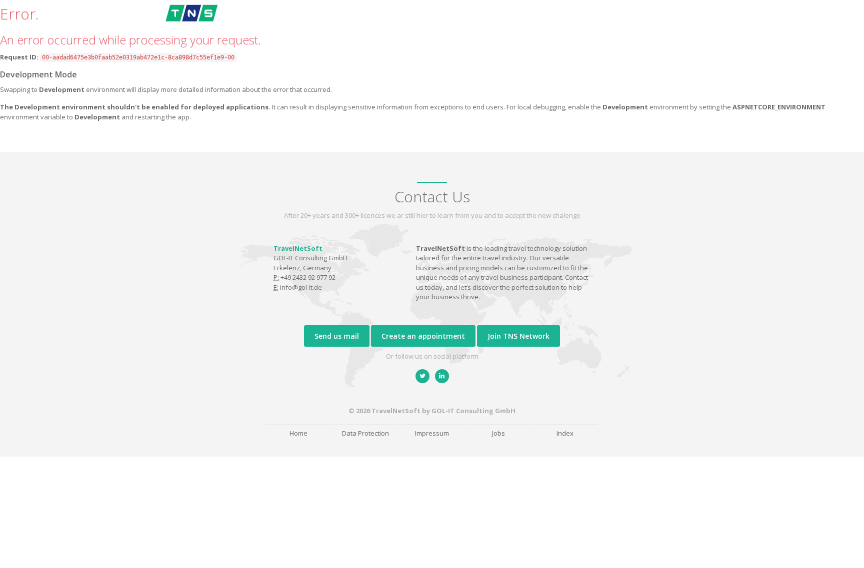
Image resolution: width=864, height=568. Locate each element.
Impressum (432, 433)
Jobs (498, 433)
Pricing (494, 20)
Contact (567, 20)
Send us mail (336, 336)
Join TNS (612, 20)
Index (565, 433)
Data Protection (365, 433)
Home (382, 20)
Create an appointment (423, 336)
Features (421, 20)
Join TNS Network (519, 336)
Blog (529, 20)
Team (459, 20)
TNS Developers (672, 20)
